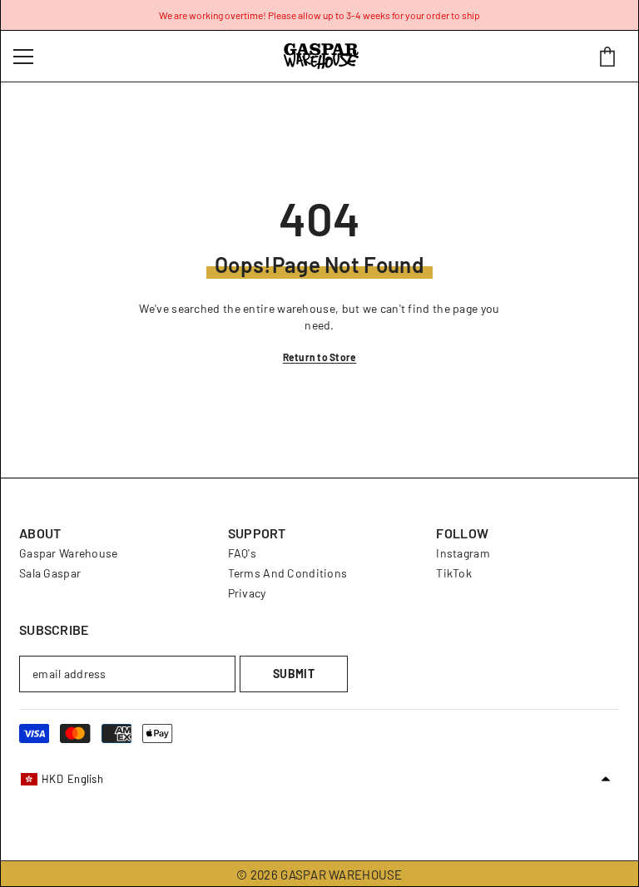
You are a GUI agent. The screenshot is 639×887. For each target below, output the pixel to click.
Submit (294, 673)
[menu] (23, 57)
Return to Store (320, 357)
